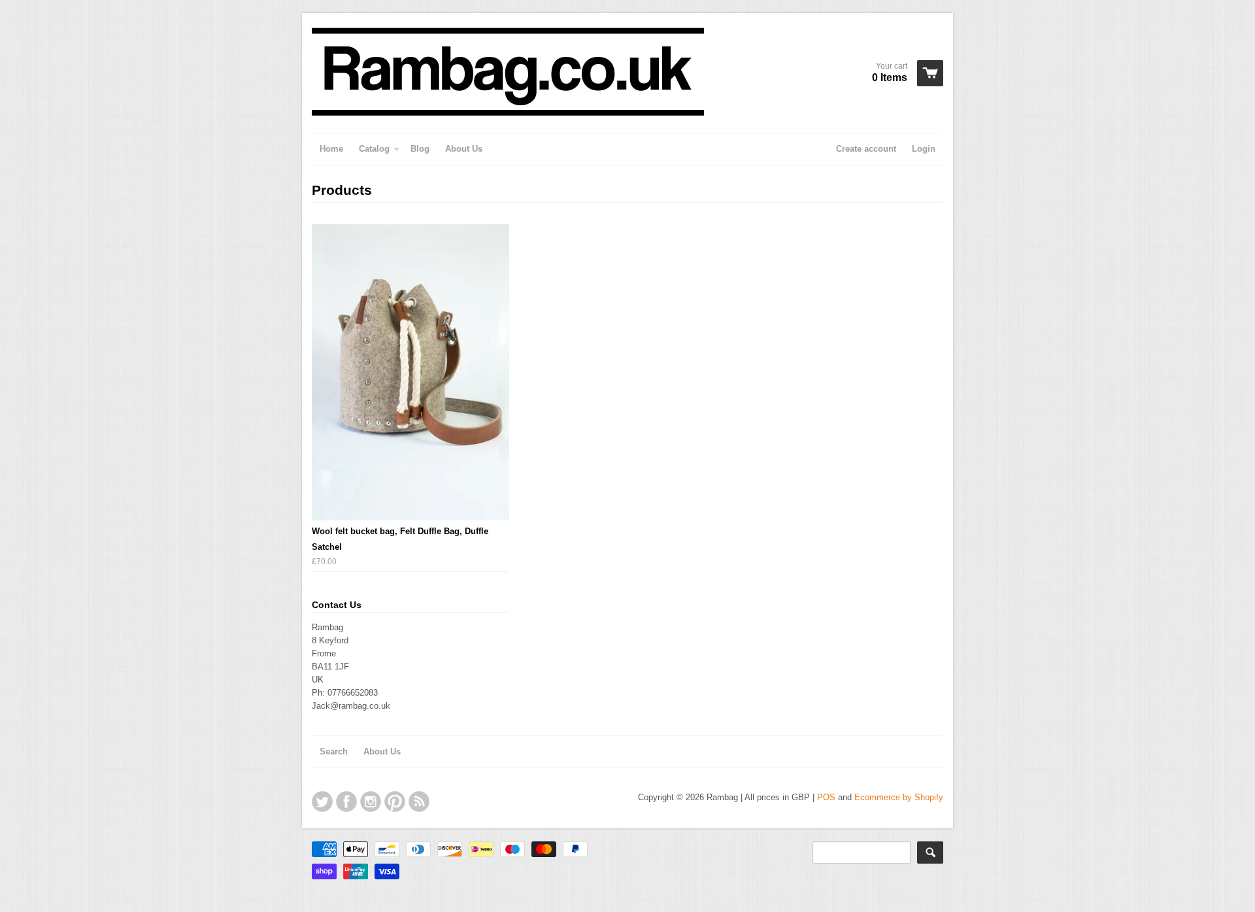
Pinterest (394, 801)
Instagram (370, 801)
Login (923, 149)
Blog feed (419, 801)
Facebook (346, 801)
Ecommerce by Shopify (898, 797)
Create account (866, 149)
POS (826, 797)
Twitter (322, 801)
